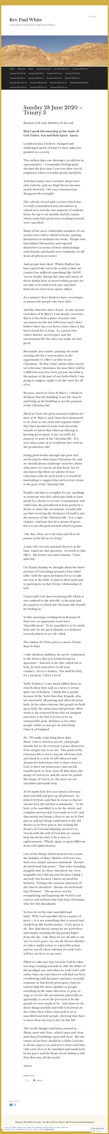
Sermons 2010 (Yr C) (36, 73)
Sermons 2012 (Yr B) (72, 73)
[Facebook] (11, 1105)
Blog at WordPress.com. (28, 1122)
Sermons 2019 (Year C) (58, 83)
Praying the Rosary (44, 69)
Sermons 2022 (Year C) (38, 87)
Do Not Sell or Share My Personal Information (68, 1122)
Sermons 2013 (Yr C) (17, 78)
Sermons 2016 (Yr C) (72, 78)
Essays (31, 69)
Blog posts (21, 69)
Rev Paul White (25, 19)
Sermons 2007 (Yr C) (62, 69)
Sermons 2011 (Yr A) (54, 73)
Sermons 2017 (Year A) (18, 83)
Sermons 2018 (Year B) (38, 83)
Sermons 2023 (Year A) (58, 87)
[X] (15, 1105)
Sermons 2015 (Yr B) (54, 78)
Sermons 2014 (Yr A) (35, 78)
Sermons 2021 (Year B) (18, 87)
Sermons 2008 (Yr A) (80, 69)
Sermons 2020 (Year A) (79, 83)
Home (12, 69)
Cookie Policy (49, 1129)
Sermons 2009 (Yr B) (17, 73)
